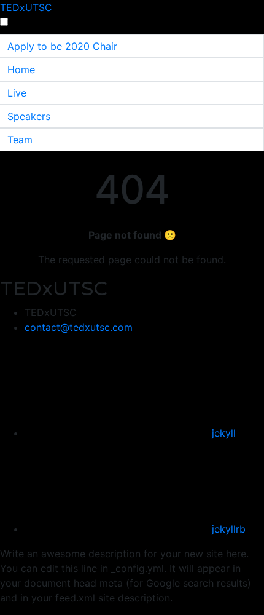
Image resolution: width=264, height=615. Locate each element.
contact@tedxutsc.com (79, 327)
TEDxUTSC (26, 7)
